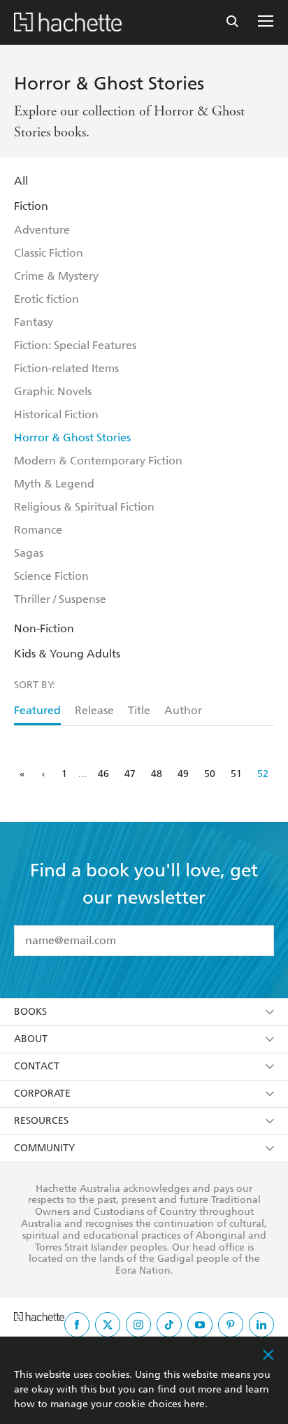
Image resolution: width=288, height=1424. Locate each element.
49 (183, 774)
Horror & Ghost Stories (72, 437)
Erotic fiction (46, 299)
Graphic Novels (53, 391)
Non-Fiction (44, 628)
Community (44, 1148)
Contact (36, 1066)
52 (262, 774)
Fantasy (33, 322)
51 (236, 774)
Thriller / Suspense (60, 599)
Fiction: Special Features (75, 345)
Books (30, 1012)
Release (94, 710)
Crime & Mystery (56, 276)
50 (209, 774)
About (31, 1039)
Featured (37, 710)
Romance (38, 529)
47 (130, 774)
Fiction (31, 206)
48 (156, 774)
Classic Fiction (48, 252)
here (194, 1404)
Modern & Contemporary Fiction (98, 460)
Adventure (42, 229)
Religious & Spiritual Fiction (84, 506)
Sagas (28, 553)
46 (103, 774)
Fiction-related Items (66, 368)
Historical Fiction (56, 414)
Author (183, 710)
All (21, 180)
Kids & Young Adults (67, 653)
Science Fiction (51, 576)
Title (139, 710)
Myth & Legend (54, 483)
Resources (41, 1121)
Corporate (42, 1093)
